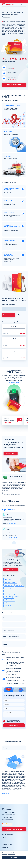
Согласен (14, 857)
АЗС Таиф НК (8, 599)
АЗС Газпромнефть (10, 582)
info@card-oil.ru (7, 817)
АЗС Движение (9, 602)
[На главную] (8, 4)
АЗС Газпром (8, 591)
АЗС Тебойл (19, 585)
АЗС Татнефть (8, 585)
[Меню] (25, 4)
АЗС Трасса (8, 605)
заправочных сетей (14, 382)
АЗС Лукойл (8, 579)
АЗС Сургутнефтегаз (10, 588)
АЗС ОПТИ (8, 597)
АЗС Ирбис (17, 597)
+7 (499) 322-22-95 (8, 812)
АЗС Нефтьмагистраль (11, 594)
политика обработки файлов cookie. (13, 853)
